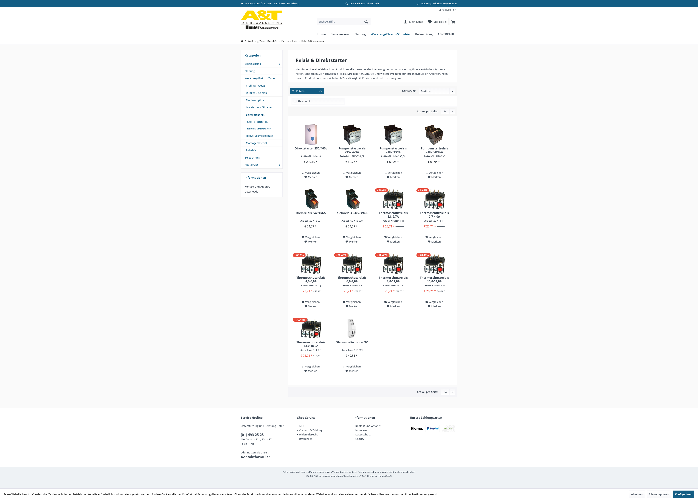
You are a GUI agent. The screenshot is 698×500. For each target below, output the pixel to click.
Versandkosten (340, 471)
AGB (301, 426)
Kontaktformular (255, 457)
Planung (250, 71)
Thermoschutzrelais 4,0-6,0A (310, 279)
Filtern (300, 91)
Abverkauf (304, 101)
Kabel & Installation (257, 121)
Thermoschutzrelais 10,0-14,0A (434, 279)
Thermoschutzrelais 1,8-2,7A (393, 214)
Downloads (251, 191)
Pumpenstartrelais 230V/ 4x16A (434, 150)
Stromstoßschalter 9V (352, 342)
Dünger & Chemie (257, 93)
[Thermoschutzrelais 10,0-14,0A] (434, 264)
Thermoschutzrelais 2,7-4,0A (434, 214)
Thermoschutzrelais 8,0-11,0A (393, 279)
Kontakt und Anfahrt (257, 186)
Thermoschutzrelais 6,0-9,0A (352, 279)
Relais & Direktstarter (258, 128)
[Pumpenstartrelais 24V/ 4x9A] (352, 135)
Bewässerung (253, 63)
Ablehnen (637, 494)
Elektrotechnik (255, 114)
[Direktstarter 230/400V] (311, 135)
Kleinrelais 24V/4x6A (311, 213)
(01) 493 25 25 (252, 434)
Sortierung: (409, 91)
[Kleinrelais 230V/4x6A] (352, 199)
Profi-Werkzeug (255, 85)
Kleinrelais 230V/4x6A (352, 213)
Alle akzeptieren (659, 494)
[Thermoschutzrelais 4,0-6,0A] (311, 264)
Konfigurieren (683, 494)
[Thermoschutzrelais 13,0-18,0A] (311, 328)
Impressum (362, 430)
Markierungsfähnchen (259, 107)
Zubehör (251, 150)
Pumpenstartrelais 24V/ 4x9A (352, 150)
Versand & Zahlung (310, 430)
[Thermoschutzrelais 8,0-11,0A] (393, 264)
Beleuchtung (252, 157)
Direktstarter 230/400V (311, 148)
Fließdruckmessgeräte (259, 135)
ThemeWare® (385, 475)
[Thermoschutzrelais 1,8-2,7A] (393, 199)
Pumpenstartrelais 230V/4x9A (393, 150)
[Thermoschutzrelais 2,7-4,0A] (434, 199)
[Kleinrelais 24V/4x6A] (311, 199)
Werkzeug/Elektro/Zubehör (262, 78)
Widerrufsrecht (308, 434)
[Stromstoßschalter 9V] (352, 328)
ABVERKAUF (252, 165)
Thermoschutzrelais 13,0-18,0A (310, 344)
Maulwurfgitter (255, 100)
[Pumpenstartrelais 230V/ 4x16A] (434, 135)
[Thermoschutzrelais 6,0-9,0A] (352, 264)
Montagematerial (256, 143)
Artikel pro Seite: (427, 111)
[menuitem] (446, 9)
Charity (359, 439)
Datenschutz (363, 434)
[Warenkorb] (453, 21)
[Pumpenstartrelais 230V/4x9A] (393, 135)
